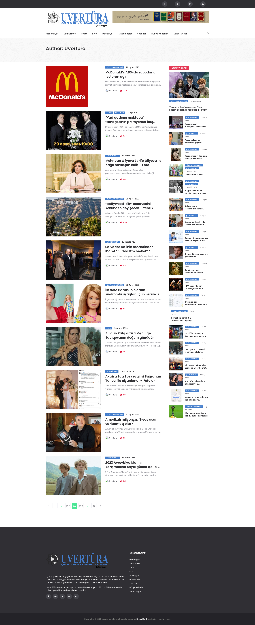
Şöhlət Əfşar (180, 33)
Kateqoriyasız (179, 311)
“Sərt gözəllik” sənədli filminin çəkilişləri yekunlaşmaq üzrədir (195, 352)
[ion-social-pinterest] (76, 596)
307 (68, 506)
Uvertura (113, 91)
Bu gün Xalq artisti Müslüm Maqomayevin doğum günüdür (196, 193)
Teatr (84, 33)
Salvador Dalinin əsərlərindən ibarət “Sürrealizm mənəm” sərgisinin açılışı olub (129, 251)
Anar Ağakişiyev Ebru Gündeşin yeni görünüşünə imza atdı (195, 384)
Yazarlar (141, 33)
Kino (94, 33)
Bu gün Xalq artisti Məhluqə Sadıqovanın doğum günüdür (129, 335)
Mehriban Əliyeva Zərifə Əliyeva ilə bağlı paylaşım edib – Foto (133, 162)
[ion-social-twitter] (177, 4)
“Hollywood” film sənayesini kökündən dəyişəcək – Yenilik (129, 206)
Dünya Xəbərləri (159, 33)
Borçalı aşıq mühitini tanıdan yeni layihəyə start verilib (181, 321)
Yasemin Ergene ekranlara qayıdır (193, 141)
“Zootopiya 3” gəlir (194, 174)
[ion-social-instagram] (190, 4)
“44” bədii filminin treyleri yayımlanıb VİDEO (194, 289)
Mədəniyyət (52, 33)
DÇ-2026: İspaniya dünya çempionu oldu (195, 334)
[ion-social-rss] (203, 4)
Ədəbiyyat (107, 33)
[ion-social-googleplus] (55, 596)
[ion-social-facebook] (164, 4)
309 (81, 506)
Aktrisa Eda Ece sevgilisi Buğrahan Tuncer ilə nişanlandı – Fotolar (133, 378)
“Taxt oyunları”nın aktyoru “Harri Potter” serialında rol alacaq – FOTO (188, 108)
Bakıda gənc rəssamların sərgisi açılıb (194, 209)
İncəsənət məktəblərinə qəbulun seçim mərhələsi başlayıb (196, 400)
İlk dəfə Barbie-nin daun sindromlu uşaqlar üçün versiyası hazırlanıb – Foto (132, 294)
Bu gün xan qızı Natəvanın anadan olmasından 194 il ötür (195, 273)
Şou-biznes (70, 33)
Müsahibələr (125, 33)
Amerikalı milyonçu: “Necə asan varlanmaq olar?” (131, 421)
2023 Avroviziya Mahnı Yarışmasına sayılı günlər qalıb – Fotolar (132, 466)
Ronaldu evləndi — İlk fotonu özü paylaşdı (195, 223)
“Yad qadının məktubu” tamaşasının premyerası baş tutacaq (129, 121)
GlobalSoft (141, 619)
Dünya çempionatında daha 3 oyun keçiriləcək (196, 414)
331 (94, 506)
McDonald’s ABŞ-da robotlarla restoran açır (130, 74)
